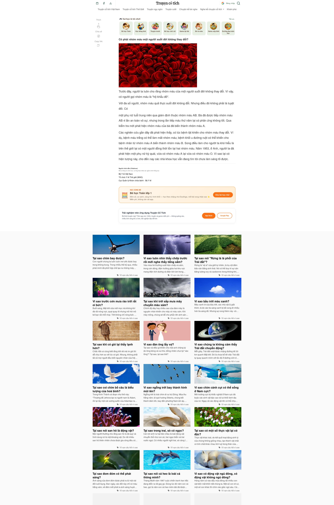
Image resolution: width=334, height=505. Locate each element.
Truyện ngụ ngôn (155, 9)
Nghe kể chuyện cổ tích (211, 9)
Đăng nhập (230, 3)
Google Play (224, 216)
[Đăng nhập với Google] (223, 3)
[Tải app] (110, 3)
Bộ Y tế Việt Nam (126, 174)
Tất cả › (232, 19)
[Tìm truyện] (238, 3)
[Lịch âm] (97, 3)
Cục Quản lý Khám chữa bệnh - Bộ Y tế (135, 180)
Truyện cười (170, 9)
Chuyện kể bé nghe (188, 9)
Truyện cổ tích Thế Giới (133, 9)
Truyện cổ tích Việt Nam (109, 9)
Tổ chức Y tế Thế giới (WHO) (131, 177)
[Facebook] (104, 3)
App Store (208, 216)
